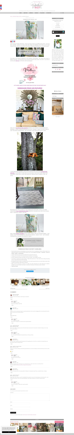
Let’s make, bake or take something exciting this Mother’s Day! (18, 289)
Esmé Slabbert (14, 361)
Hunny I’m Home (20, 233)
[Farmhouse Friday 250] (44, 282)
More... (62, 60)
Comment (12, 392)
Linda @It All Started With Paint (17, 346)
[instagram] (57, 69)
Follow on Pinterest (58, 91)
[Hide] (0, 10)
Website (11, 409)
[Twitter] (12, 41)
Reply (11, 299)
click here (17, 60)
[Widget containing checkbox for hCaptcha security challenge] (58, 32)
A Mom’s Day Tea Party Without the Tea (44, 289)
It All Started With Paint (22, 211)
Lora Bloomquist (15, 339)
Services (31, 12)
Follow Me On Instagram (59, 421)
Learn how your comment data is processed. (29, 414)
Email (11, 405)
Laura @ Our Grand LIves (16, 375)
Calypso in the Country (22, 127)
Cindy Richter (15, 301)
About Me (25, 12)
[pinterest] (59, 69)
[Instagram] (14, 41)
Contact (36, 12)
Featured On (48, 12)
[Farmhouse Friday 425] (25, 282)
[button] (23, 427)
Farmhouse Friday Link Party (17, 16)
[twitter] (55, 69)
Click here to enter (30, 271)
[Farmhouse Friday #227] (15, 282)
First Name (57, 23)
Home (20, 12)
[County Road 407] (37, 6)
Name (11, 402)
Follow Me (42, 12)
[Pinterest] (11, 41)
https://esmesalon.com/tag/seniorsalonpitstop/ (24, 364)
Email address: (58, 25)
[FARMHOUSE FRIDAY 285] (35, 282)
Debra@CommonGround (16, 325)
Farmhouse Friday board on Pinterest (21, 262)
